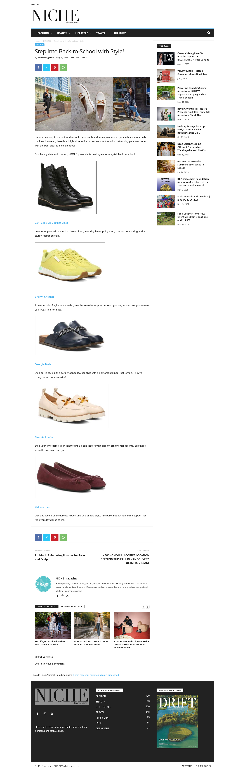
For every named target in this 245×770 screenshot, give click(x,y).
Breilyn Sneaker (44, 296)
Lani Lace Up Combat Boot (51, 222)
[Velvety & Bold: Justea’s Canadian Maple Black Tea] (166, 76)
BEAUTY (62, 33)
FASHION (43, 33)
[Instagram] (45, 714)
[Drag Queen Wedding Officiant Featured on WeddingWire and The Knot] (166, 149)
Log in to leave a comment (49, 663)
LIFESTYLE (81, 33)
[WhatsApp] (63, 67)
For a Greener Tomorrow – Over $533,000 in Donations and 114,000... (192, 217)
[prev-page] (143, 607)
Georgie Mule (43, 364)
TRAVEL (100, 33)
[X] (67, 596)
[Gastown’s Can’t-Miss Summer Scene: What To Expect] (166, 166)
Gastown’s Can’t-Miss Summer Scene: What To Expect (190, 164)
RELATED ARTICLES (47, 606)
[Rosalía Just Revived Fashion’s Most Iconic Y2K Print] (53, 625)
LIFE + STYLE (103, 707)
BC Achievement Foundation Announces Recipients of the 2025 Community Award (193, 182)
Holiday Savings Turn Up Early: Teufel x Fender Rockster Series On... (191, 129)
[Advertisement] (149, 17)
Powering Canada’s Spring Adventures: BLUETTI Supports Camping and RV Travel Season (191, 92)
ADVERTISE (187, 766)
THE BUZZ (120, 33)
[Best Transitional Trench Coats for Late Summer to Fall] (92, 625)
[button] (209, 33)
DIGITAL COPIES (203, 766)
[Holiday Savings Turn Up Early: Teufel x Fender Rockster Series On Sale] (166, 131)
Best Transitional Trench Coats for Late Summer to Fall (91, 643)
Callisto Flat (42, 507)
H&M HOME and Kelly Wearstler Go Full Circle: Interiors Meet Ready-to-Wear (131, 644)
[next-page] (148, 607)
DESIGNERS (102, 728)
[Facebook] (38, 67)
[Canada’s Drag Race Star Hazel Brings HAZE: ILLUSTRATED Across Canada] (166, 58)
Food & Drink (102, 717)
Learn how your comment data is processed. (96, 675)
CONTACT (35, 4)
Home (37, 41)
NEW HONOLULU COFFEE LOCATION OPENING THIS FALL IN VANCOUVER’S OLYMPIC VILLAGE (124, 559)
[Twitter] (46, 67)
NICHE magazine (46, 57)
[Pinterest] (54, 67)
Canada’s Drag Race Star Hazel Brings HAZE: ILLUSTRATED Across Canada (193, 56)
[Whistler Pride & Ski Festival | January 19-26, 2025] (166, 201)
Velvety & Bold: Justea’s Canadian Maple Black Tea (192, 72)
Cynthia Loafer (44, 437)
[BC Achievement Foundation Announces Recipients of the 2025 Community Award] (166, 184)
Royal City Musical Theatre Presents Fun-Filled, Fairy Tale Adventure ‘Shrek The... (193, 112)
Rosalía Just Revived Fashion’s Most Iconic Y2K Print (51, 643)
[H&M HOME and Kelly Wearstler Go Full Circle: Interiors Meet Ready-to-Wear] (132, 625)
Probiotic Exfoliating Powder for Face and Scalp (60, 557)
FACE (99, 723)
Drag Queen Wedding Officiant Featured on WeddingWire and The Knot (192, 147)
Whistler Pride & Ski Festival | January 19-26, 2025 (193, 198)
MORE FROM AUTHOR (71, 606)
